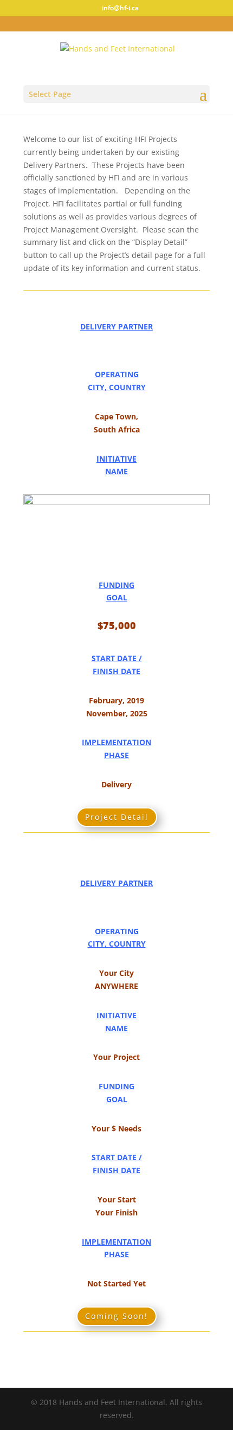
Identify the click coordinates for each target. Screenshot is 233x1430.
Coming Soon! (116, 1316)
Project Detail (116, 817)
